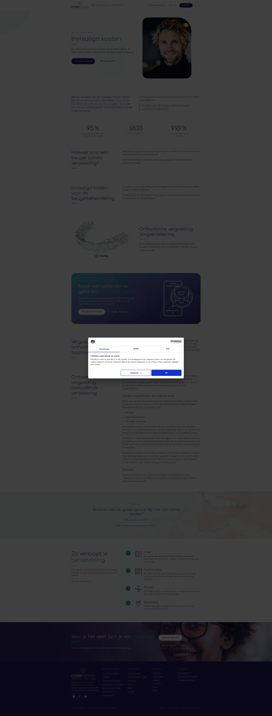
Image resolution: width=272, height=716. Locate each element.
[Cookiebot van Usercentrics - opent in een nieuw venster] (172, 341)
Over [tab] (168, 349)
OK (166, 373)
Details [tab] (136, 349)
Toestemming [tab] (104, 349)
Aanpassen (134, 373)
